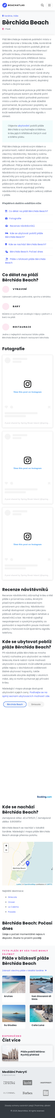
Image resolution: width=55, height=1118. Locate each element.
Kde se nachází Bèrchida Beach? (27, 244)
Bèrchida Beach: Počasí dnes (26, 251)
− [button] (6, 850)
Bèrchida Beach (15, 704)
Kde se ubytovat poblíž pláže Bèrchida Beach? (24, 235)
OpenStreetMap (29, 884)
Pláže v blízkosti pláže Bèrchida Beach (25, 261)
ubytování (23, 125)
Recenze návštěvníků (22, 226)
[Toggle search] (42, 5)
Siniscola (35, 704)
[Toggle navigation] (49, 5)
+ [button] (6, 845)
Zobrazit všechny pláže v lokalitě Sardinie (23, 970)
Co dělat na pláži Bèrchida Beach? (28, 211)
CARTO (49, 884)
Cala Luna (38, 1025)
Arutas (8, 996)
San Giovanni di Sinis (41, 998)
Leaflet (18, 884)
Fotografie (15, 218)
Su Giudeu (10, 1025)
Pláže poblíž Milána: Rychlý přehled (33, 1053)
